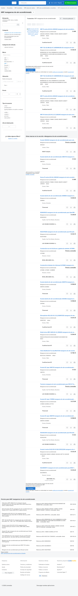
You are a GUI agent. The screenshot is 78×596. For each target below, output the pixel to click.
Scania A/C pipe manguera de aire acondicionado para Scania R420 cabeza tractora (17, 532)
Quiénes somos (5, 564)
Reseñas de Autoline (25, 572)
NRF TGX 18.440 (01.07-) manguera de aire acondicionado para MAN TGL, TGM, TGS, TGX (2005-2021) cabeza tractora (17, 520)
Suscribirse (30, 70)
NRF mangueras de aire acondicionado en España (13, 553)
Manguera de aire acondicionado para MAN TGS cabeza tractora (15, 546)
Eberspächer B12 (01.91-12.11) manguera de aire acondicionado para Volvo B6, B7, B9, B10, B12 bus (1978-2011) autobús (16, 515)
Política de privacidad (25, 567)
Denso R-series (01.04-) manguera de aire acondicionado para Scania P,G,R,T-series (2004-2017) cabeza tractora (17, 509)
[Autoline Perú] (5, 2)
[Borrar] (22, 23)
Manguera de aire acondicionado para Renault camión (15, 549)
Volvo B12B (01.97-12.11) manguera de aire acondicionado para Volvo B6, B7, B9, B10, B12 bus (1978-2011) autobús (16, 536)
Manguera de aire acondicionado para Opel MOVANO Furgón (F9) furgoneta (17, 541)
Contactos (4, 569)
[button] (70, 42)
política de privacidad (58, 72)
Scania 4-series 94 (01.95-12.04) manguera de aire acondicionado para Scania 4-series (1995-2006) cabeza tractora (15, 526)
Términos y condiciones (26, 564)
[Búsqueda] (20, 3)
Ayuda (3, 567)
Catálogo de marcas (25, 574)
